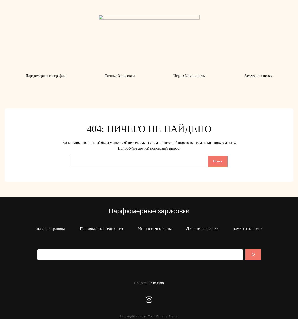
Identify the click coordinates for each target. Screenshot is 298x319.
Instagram (156, 283)
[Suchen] (253, 254)
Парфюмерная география (101, 228)
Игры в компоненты (155, 228)
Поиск (217, 161)
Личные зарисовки (202, 228)
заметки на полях (248, 228)
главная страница (50, 228)
